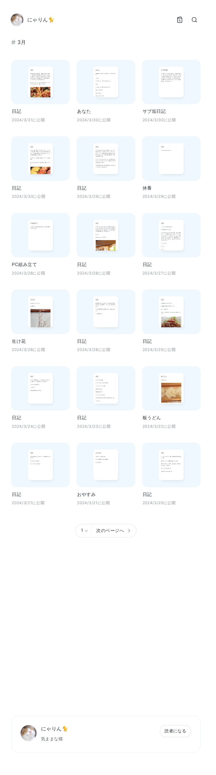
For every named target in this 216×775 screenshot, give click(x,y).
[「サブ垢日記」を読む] (171, 82)
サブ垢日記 (154, 111)
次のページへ (110, 530)
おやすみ (86, 494)
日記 (16, 111)
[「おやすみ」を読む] (105, 465)
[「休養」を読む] (171, 158)
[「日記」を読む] (40, 82)
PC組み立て (24, 264)
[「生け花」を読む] (40, 311)
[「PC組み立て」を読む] (40, 235)
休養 (147, 188)
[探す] (194, 20)
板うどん (152, 417)
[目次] (179, 20)
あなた (84, 111)
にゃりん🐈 (54, 729)
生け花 (19, 341)
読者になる (175, 731)
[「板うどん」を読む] (171, 388)
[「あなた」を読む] (105, 82)
